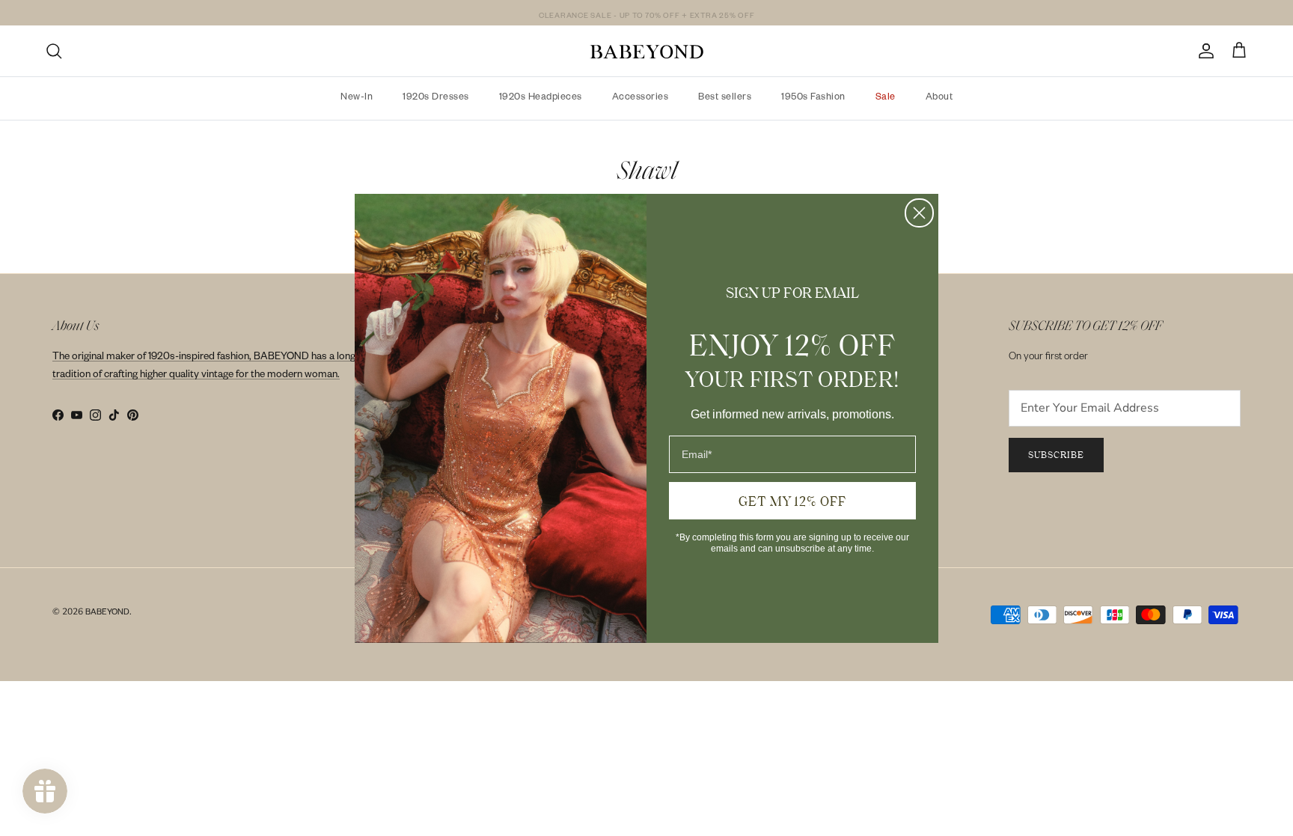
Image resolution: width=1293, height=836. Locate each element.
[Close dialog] (919, 213)
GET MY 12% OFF (792, 501)
